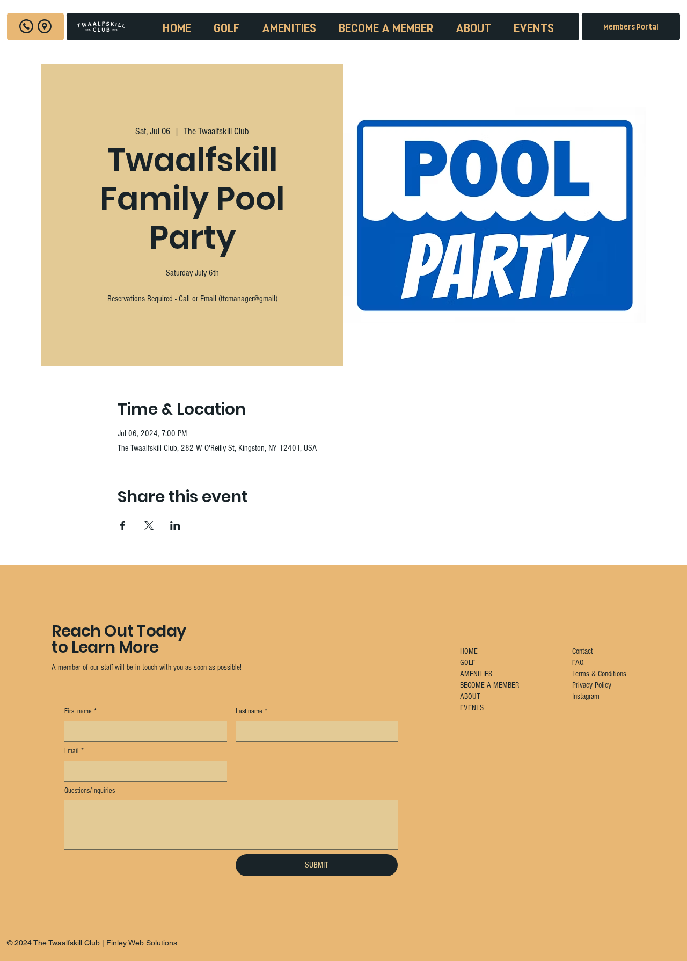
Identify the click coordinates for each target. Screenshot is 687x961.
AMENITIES (476, 673)
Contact (582, 651)
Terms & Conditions (599, 673)
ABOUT (470, 696)
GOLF (467, 662)
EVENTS (472, 707)
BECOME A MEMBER (489, 685)
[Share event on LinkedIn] (175, 525)
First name (80, 711)
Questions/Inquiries (89, 790)
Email (74, 751)
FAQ (578, 662)
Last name (251, 711)
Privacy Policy (591, 685)
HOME (469, 651)
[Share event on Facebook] (123, 525)
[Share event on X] (149, 525)
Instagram (586, 696)
